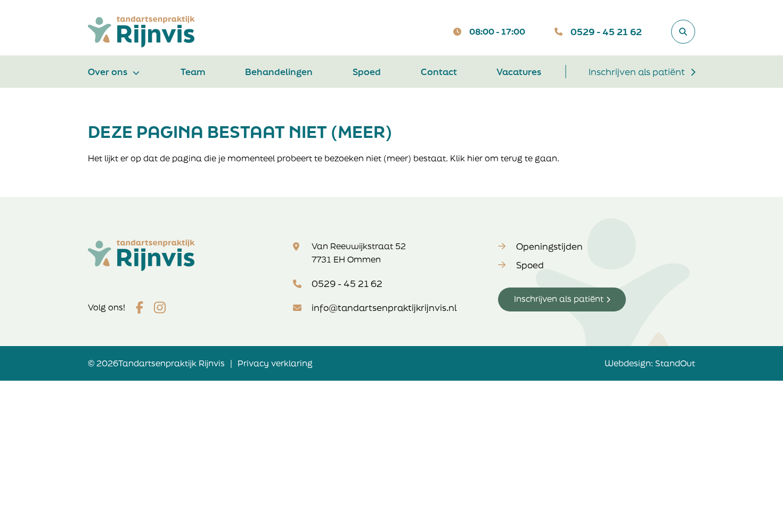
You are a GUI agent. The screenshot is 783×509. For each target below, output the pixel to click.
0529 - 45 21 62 (606, 32)
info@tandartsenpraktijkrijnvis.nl (384, 307)
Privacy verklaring (275, 363)
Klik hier (466, 158)
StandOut (675, 363)
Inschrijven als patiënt (637, 71)
